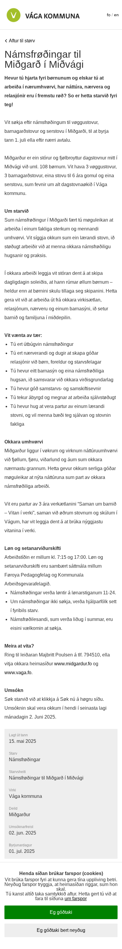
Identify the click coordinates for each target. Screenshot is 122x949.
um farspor (76, 898)
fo (108, 14)
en (116, 14)
